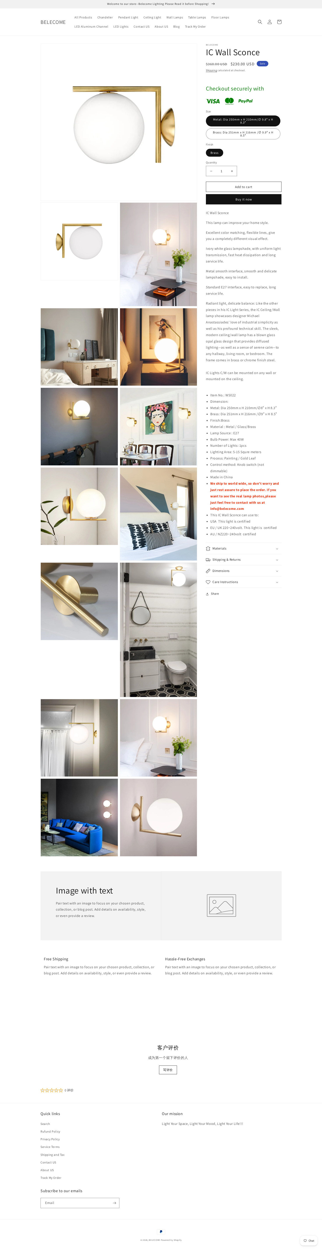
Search (45, 1124)
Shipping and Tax (53, 1155)
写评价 (168, 1070)
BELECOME (154, 1240)
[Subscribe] (114, 1203)
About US (47, 1170)
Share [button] (215, 594)
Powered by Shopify (171, 1240)
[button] (260, 22)
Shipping (211, 70)
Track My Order (51, 1178)
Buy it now (243, 199)
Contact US (48, 1162)
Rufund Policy (50, 1131)
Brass (215, 153)
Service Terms (50, 1147)
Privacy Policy (50, 1139)
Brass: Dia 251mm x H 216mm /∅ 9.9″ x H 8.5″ (243, 134)
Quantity (211, 162)
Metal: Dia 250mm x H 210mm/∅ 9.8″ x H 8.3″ (243, 121)
